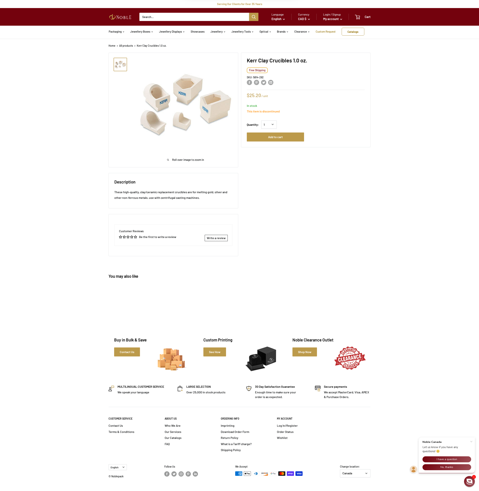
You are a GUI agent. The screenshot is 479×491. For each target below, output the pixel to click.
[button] (469, 481)
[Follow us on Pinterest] (188, 474)
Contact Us (116, 425)
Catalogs (353, 31)
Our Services (173, 431)
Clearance (300, 31)
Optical (264, 31)
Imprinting (227, 425)
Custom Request (326, 31)
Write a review (216, 238)
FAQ (167, 444)
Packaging (115, 31)
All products (126, 45)
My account (331, 19)
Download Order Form (235, 431)
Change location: (350, 466)
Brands (281, 31)
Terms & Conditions (121, 431)
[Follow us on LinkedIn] (195, 474)
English (114, 467)
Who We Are (173, 425)
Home (112, 45)
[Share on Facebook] (249, 82)
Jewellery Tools (241, 31)
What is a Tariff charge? (236, 444)
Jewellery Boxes (140, 31)
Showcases (198, 31)
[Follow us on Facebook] (167, 474)
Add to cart (275, 136)
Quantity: (253, 124)
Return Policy (229, 437)
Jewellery (216, 31)
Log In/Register (287, 425)
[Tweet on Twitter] (263, 82)
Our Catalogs (173, 437)
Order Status (285, 431)
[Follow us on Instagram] (181, 474)
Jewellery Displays (170, 31)
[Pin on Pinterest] (256, 82)
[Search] (253, 17)
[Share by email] (270, 82)
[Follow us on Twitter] (174, 474)
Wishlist (282, 437)
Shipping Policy (231, 450)
